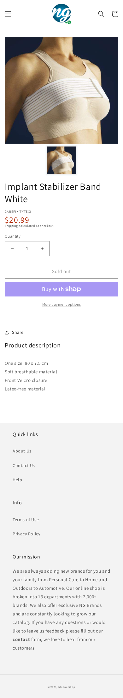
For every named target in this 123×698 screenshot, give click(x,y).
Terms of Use (26, 519)
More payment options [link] (61, 304)
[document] (61, 91)
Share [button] (18, 332)
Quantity (12, 236)
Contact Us (24, 465)
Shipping (11, 226)
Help (17, 480)
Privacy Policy (26, 534)
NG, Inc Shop (66, 687)
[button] (8, 14)
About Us (22, 451)
